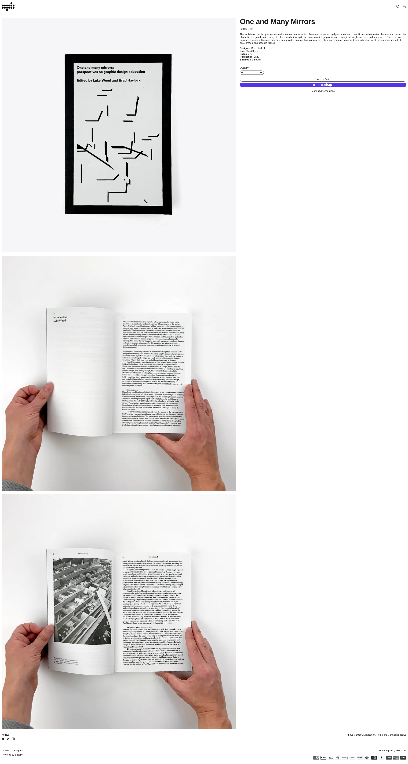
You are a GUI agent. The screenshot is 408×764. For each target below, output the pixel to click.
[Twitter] (3, 739)
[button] (398, 6)
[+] (261, 73)
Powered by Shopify (12, 754)
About (350, 734)
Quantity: (244, 67)
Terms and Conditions (387, 734)
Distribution (369, 734)
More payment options (323, 91)
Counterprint (16, 750)
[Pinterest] (8, 739)
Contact (358, 734)
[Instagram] (13, 739)
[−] (242, 73)
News (403, 734)
